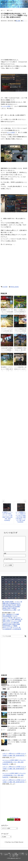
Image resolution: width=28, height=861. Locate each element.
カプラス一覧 (16, 627)
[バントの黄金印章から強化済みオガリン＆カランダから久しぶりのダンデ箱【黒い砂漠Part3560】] (20, 359)
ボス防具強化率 (16, 629)
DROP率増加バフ (8, 625)
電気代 (19, 605)
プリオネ (14, 616)
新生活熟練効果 (7, 616)
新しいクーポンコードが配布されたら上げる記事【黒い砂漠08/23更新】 (17, 687)
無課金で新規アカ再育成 (9, 608)
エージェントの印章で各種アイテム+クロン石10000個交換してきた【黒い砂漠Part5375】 (17, 680)
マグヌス (5, 617)
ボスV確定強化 (15, 622)
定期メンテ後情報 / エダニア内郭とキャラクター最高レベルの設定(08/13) (16, 741)
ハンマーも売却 (5, 106)
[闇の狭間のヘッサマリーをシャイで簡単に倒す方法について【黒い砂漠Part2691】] (7, 359)
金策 (14, 856)
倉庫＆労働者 (16, 624)
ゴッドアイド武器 (16, 621)
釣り (17, 856)
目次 (4, 614)
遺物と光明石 (6, 621)
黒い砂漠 (18, 20)
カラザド (18, 617)
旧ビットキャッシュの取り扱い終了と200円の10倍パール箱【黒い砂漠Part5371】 (16, 728)
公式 (19, 610)
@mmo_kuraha (14, 286)
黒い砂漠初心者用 (8, 601)
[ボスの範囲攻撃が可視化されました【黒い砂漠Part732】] (20, 340)
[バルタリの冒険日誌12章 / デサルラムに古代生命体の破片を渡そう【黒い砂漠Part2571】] (20, 321)
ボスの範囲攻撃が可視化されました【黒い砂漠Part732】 (20, 350)
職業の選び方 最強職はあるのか (11, 603)
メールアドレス (8, 559)
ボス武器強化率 (7, 629)
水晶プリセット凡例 (8, 619)
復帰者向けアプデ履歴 (13, 614)
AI (10, 854)
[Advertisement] (14, 41)
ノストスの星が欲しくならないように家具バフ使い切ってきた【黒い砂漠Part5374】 (16, 693)
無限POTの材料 (7, 624)
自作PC (6, 854)
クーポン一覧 (18, 601)
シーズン (22, 854)
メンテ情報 (14, 853)
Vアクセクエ (6, 622)
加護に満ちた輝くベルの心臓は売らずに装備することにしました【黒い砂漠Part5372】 (16, 721)
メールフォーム (14, 817)
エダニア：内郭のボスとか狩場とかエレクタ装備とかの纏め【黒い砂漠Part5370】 (16, 735)
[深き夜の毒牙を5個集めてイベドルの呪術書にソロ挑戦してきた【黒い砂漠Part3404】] (7, 340)
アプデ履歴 (21, 853)
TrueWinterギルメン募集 (9, 610)
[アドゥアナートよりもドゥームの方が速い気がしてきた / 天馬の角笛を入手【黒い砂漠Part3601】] (7, 321)
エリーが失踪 (10, 132)
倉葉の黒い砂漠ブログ (8, 2)
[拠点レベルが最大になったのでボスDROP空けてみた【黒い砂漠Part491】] (20, 302)
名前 (5, 553)
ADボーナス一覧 (7, 627)
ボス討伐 (4, 286)
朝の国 (10, 617)
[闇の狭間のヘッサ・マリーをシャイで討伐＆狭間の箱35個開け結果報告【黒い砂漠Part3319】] (7, 302)
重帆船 (15, 625)
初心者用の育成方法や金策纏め (11, 606)
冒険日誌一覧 (18, 619)
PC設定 (14, 605)
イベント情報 (7, 853)
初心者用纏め (16, 854)
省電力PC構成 (7, 605)
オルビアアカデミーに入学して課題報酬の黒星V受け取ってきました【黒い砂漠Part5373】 (16, 700)
